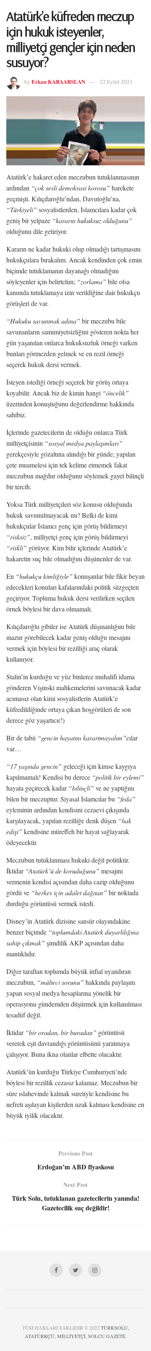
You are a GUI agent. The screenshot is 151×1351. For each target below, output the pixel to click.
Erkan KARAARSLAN (58, 81)
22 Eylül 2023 (116, 81)
